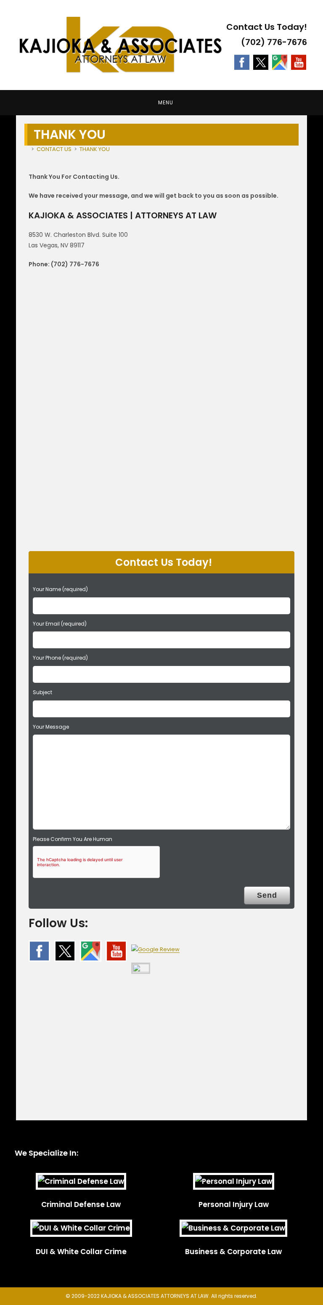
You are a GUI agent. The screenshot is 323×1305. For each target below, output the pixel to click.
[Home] (26, 149)
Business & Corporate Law (233, 1252)
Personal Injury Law (234, 1204)
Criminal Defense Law (81, 1204)
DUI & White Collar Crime (81, 1252)
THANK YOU (94, 149)
